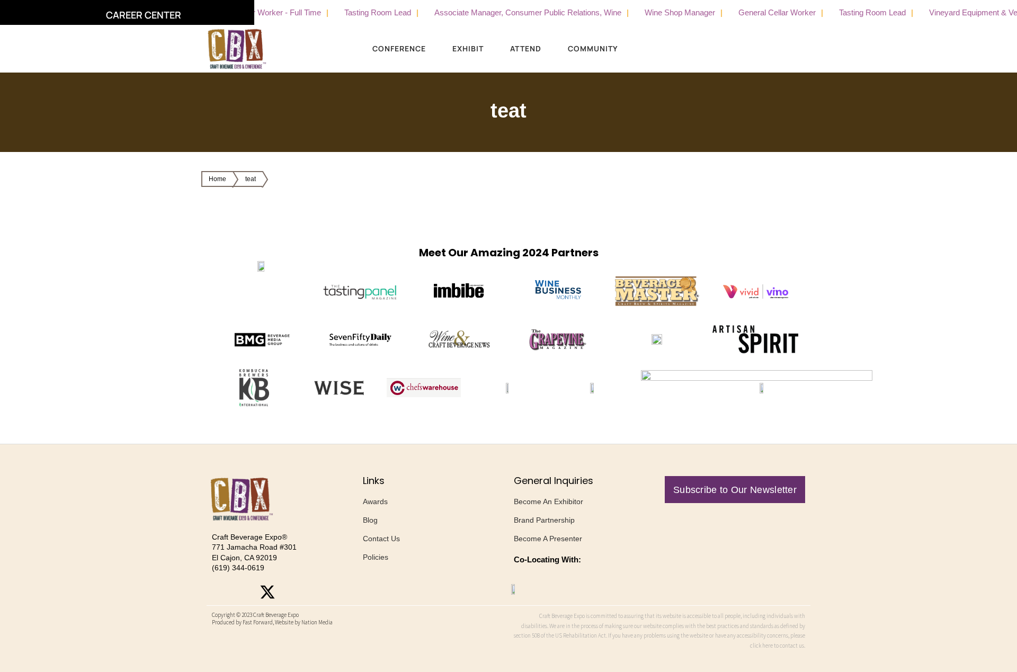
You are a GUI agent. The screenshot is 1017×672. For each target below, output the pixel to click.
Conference (399, 48)
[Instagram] (220, 592)
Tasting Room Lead (362, 12)
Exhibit (468, 48)
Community (593, 48)
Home (217, 179)
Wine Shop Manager (665, 12)
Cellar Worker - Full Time (263, 12)
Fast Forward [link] (258, 622)
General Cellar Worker (762, 12)
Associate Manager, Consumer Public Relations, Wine (513, 12)
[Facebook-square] (244, 592)
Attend (525, 48)
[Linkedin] (291, 592)
